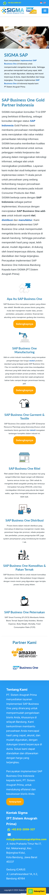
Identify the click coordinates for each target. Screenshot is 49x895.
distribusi (7, 220)
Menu (45, 11)
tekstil (33, 430)
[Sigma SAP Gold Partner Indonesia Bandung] (24, 667)
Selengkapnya (24, 324)
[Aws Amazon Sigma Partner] (24, 653)
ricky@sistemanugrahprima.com (26, 839)
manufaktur (25, 220)
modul (32, 361)
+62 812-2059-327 (23, 829)
